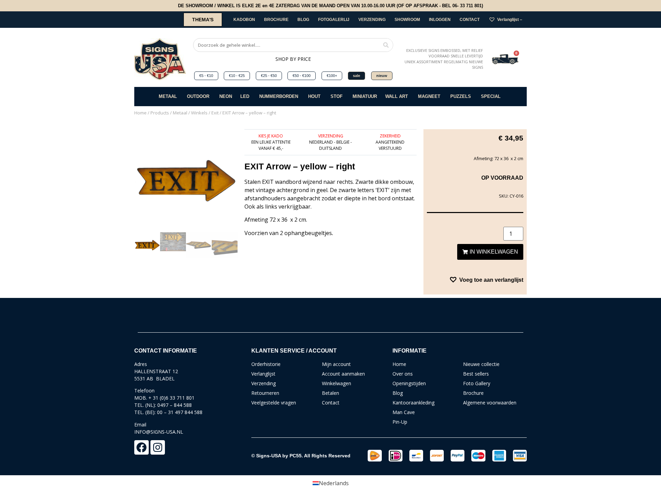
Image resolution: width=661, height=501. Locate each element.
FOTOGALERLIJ (333, 19)
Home (140, 113)
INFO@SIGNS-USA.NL (158, 431)
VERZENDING (372, 19)
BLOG (303, 19)
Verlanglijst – (509, 19)
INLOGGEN (440, 19)
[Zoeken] (386, 45)
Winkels (199, 113)
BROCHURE (276, 19)
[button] (486, 279)
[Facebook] (141, 447)
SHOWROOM (407, 19)
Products (159, 113)
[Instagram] (157, 447)
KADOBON (244, 19)
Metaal (180, 113)
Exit (215, 113)
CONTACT (470, 19)
